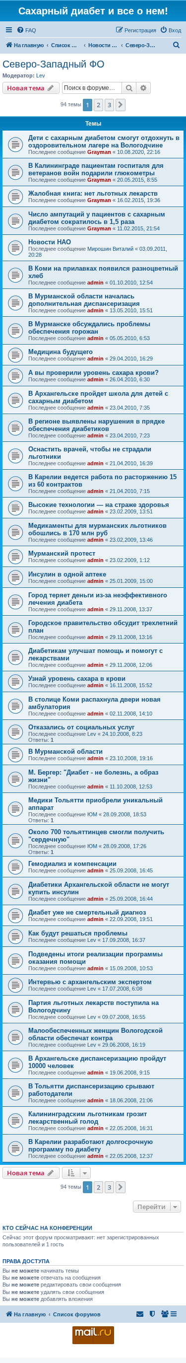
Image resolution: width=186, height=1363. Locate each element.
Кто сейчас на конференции (47, 1228)
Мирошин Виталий (110, 249)
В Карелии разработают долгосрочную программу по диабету (90, 1145)
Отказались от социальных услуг (81, 727)
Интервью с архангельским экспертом (90, 982)
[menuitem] (26, 30)
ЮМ (92, 814)
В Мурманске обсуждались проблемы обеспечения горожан (89, 327)
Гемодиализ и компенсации (72, 863)
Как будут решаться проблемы (77, 933)
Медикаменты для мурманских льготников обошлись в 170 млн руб (97, 529)
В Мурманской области (65, 751)
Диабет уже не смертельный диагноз (87, 912)
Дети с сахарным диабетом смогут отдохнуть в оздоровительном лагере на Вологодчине (104, 141)
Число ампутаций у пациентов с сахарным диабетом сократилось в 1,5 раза (96, 218)
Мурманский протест (61, 553)
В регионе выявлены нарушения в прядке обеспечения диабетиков (96, 425)
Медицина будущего (60, 352)
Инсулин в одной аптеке (67, 574)
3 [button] (109, 104)
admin (95, 283)
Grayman (99, 152)
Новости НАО (49, 242)
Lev (40, 75)
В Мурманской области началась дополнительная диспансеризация (84, 299)
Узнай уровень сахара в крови (76, 678)
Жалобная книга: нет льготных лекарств (93, 193)
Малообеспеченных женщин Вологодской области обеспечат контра (95, 1034)
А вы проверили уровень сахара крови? (93, 372)
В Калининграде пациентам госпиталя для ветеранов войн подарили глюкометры (96, 169)
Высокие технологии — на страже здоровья (98, 504)
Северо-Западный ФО (53, 64)
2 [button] (98, 104)
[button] (120, 105)
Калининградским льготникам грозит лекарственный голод (87, 1117)
